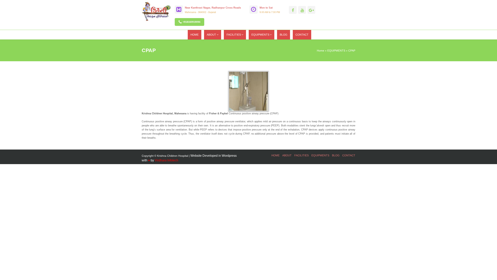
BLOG (283, 34)
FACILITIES (234, 34)
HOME (194, 34)
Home (320, 50)
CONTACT (301, 34)
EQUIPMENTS (260, 34)
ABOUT (211, 34)
